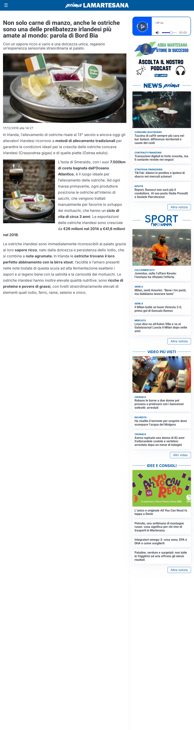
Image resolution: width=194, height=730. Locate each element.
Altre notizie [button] (179, 207)
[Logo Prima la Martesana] (96, 5)
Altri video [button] (180, 455)
